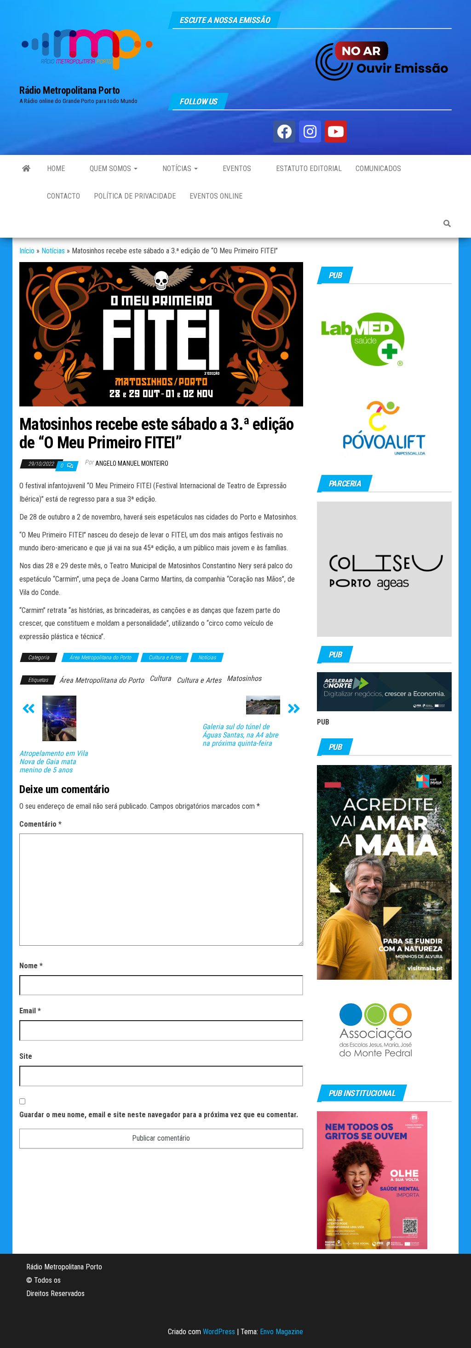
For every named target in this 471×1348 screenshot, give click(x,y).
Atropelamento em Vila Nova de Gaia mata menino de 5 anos (53, 761)
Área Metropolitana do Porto (100, 657)
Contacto (63, 196)
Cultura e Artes (165, 657)
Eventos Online (216, 196)
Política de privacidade (135, 196)
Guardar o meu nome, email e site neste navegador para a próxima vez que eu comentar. (158, 1114)
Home (56, 168)
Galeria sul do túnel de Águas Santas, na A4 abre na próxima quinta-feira (240, 735)
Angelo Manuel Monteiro (131, 463)
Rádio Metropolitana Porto (69, 90)
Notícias (177, 168)
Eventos (236, 168)
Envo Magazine (281, 1331)
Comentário (40, 824)
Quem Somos (110, 168)
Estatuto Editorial (308, 168)
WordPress (219, 1331)
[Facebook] (284, 131)
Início (26, 250)
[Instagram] (310, 131)
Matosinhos (244, 678)
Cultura (160, 678)
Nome (31, 965)
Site (25, 1056)
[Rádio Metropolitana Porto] (26, 169)
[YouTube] (336, 131)
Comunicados (378, 168)
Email (30, 1010)
